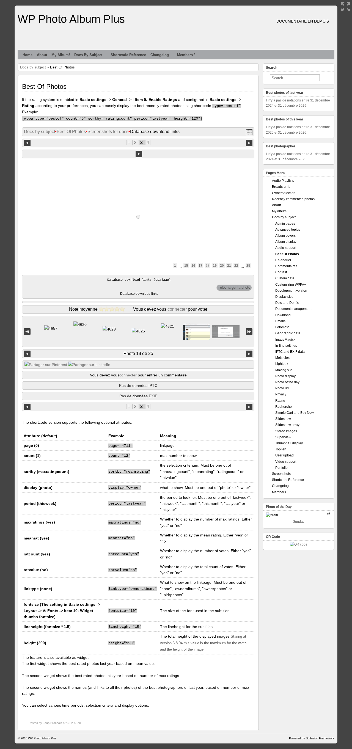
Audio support (285, 248)
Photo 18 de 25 (138, 353)
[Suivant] (249, 354)
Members (279, 492)
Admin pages (285, 223)
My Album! (60, 55)
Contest (281, 272)
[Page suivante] (249, 142)
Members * (186, 55)
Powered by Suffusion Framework (311, 738)
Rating (280, 401)
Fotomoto (282, 327)
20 (222, 266)
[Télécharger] (234, 288)
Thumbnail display (289, 443)
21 (229, 266)
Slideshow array (287, 425)
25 (248, 266)
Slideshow (283, 419)
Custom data (284, 278)
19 (215, 266)
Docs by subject (88, 55)
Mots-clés (282, 358)
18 (208, 266)
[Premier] (27, 331)
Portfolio (281, 468)
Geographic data (287, 333)
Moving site (283, 370)
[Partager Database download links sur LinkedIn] (89, 364)
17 (200, 266)
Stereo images (286, 431)
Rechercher (284, 407)
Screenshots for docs (107, 131)
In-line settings (286, 346)
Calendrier (283, 260)
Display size (284, 297)
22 (236, 266)
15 (186, 266)
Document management (293, 309)
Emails (280, 321)
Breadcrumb (281, 187)
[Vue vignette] (249, 131)
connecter (177, 309)
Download (283, 315)
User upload (284, 455)
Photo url (282, 388)
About (42, 55)
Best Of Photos (71, 131)
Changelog (159, 55)
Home (27, 55)
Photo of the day (287, 382)
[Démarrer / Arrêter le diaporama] (139, 154)
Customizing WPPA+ (290, 285)
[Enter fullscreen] (345, 6)
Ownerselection (283, 193)
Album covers (285, 236)
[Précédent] (27, 354)
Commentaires (286, 266)
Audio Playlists (283, 181)
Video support (285, 462)
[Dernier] (249, 331)
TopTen (280, 449)
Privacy (280, 394)
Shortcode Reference (128, 55)
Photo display (285, 376)
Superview (283, 437)
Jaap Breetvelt (52, 723)
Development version (291, 291)
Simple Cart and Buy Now (294, 413)
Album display (285, 242)
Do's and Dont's (287, 303)
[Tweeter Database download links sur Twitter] (45, 364)
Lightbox (281, 364)
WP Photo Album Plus (71, 19)
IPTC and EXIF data (290, 352)
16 (193, 266)
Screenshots (281, 474)
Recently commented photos (293, 199)
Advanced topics (287, 230)
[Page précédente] (27, 142)
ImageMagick (285, 340)
